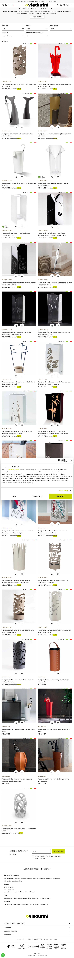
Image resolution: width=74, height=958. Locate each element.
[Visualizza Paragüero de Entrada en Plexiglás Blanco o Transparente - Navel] (16, 226)
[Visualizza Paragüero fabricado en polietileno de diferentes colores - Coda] (16, 127)
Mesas (6, 884)
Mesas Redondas (9, 887)
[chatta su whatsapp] (3, 955)
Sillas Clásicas (8, 898)
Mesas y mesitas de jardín (27, 892)
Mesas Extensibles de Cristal (51, 878)
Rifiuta (13, 496)
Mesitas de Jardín (44, 904)
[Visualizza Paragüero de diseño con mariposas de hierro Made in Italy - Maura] (16, 78)
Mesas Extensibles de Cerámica (13, 878)
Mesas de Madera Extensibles (33, 878)
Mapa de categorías (33, 939)
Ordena (5, 32)
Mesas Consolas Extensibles (13, 881)
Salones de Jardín (22, 904)
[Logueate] (61, 5)
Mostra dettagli (63, 490)
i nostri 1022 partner (12, 469)
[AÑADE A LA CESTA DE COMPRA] (52, 127)
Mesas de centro (9, 889)
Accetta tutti (60, 496)
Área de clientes (11, 931)
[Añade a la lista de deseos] (22, 78)
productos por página (34, 32)
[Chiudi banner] (71, 460)
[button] (13, 29)
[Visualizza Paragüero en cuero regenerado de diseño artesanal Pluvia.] (16, 723)
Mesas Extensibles (11, 875)
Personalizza (36, 496)
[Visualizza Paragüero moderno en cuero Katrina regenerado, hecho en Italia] (52, 772)
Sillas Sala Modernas (34, 898)
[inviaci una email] (3, 5)
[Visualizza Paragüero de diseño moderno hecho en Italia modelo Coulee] (16, 822)
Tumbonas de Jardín (10, 904)
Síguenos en (9, 935)
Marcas (5, 25)
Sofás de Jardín (33, 904)
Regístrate (59, 851)
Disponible (54, 25)
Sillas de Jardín (45, 898)
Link (43, 858)
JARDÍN (7, 901)
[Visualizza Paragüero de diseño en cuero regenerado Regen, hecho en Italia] (52, 673)
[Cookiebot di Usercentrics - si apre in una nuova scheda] (59, 460)
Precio (28, 25)
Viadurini (7, 927)
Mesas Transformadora (11, 892)
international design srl (14, 923)
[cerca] (58, 5)
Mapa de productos (22, 939)
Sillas (6, 895)
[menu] (71, 5)
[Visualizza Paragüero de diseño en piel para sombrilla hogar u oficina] (52, 723)
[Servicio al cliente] (6, 5)
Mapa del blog (44, 939)
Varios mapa (53, 939)
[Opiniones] (9, 5)
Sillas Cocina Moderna (20, 898)
